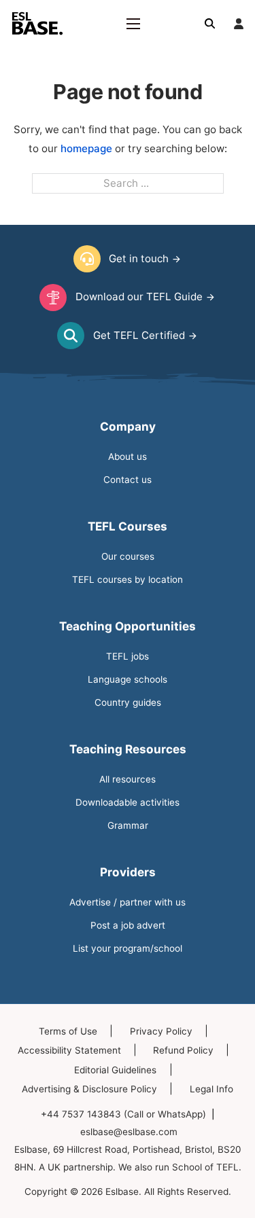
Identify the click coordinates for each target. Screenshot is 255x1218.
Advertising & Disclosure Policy (89, 1088)
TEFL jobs (127, 656)
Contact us (127, 479)
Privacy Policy (161, 1031)
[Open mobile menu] (133, 23)
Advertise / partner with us (127, 902)
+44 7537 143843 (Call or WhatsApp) (123, 1114)
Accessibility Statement (69, 1050)
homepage (86, 148)
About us (127, 456)
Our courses (127, 556)
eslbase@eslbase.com (128, 1131)
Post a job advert (127, 925)
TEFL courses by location (127, 579)
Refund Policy (183, 1050)
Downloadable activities (127, 802)
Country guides (128, 702)
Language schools (127, 679)
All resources (127, 779)
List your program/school (127, 948)
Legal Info (211, 1088)
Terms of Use (68, 1031)
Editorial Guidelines (115, 1069)
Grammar (127, 825)
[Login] (238, 23)
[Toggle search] (210, 24)
